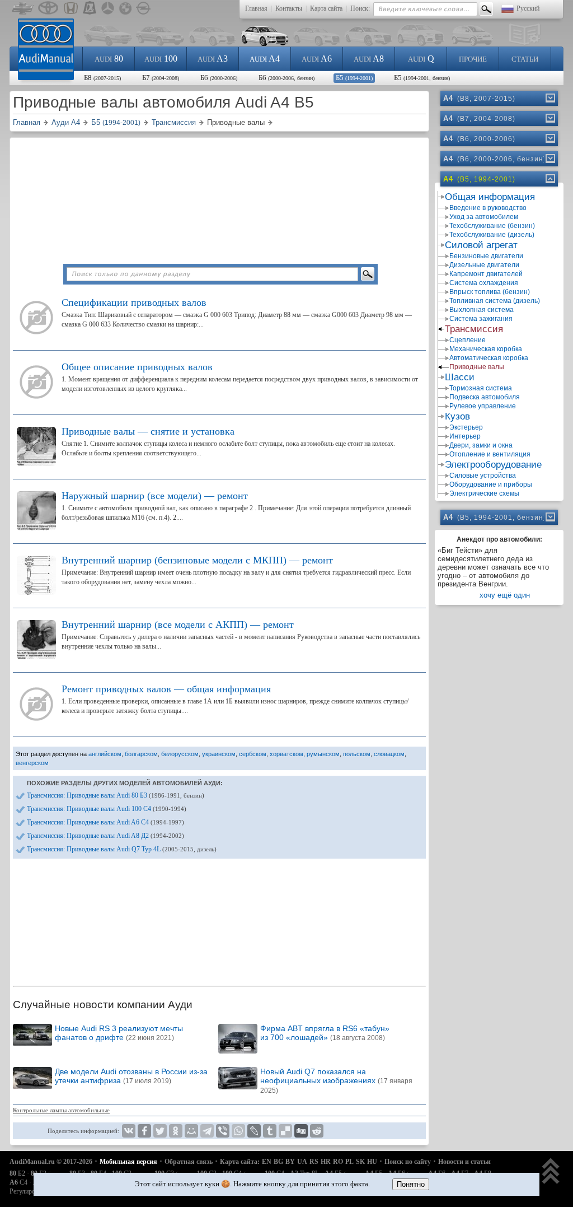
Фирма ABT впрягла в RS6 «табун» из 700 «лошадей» (324, 1033)
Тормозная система (480, 388)
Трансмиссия (474, 329)
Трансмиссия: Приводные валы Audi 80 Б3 (115, 795)
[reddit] (316, 1131)
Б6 (218, 77)
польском (356, 754)
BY (290, 1162)
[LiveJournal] (254, 1131)
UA (302, 1162)
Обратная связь (189, 1162)
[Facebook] (144, 1131)
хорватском (286, 754)
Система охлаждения (483, 283)
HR (326, 1162)
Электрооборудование (493, 464)
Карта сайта (326, 8)
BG (278, 1162)
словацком (389, 754)
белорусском (180, 754)
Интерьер (465, 436)
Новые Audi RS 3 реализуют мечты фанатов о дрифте (119, 1033)
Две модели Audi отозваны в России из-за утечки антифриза (131, 1076)
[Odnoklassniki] (175, 1131)
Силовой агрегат (481, 245)
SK (360, 1162)
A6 (317, 58)
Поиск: (360, 8)
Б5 (354, 77)
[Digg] (301, 1131)
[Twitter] (160, 1131)
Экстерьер (466, 427)
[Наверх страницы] (550, 1172)
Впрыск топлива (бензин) (489, 292)
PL (349, 1162)
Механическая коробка (485, 349)
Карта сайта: (240, 1162)
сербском (252, 754)
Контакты (288, 8)
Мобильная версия (128, 1162)
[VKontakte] (128, 1131)
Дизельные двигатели (484, 265)
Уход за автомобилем (483, 217)
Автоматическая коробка (488, 358)
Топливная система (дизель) (494, 301)
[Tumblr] (269, 1131)
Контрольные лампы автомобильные (61, 1110)
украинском (219, 754)
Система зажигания (481, 319)
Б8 (102, 77)
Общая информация (490, 197)
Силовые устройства (482, 475)
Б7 (160, 77)
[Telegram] (207, 1131)
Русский (527, 8)
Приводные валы (476, 367)
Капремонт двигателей (486, 274)
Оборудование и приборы (490, 484)
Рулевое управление (482, 406)
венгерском (32, 762)
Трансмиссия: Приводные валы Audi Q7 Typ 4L (122, 849)
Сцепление (467, 340)
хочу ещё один (505, 595)
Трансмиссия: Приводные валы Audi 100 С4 (106, 809)
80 (109, 58)
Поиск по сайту (407, 1162)
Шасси (460, 377)
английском (104, 754)
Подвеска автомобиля (484, 397)
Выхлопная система (481, 310)
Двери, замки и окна (481, 445)
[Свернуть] (549, 178)
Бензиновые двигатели (486, 256)
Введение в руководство (488, 208)
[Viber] (222, 1131)
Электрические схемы (484, 493)
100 (160, 58)
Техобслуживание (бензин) (492, 226)
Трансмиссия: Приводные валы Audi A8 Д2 (105, 836)
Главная (256, 8)
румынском (323, 754)
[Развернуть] (549, 98)
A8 (369, 58)
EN (266, 1162)
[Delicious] (285, 1131)
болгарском (141, 754)
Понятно (411, 1184)
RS (313, 1162)
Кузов (457, 416)
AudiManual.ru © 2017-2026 (51, 1162)
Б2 (17, 1173)
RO (338, 1162)
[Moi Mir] (191, 1131)
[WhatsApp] (238, 1131)
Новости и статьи (464, 1162)
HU (372, 1162)
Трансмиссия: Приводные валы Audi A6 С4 (105, 822)
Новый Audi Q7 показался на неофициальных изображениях (336, 1080)
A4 (265, 58)
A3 (213, 58)
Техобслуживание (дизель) (491, 235)
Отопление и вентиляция (489, 454)
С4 (18, 1182)
